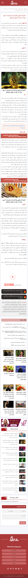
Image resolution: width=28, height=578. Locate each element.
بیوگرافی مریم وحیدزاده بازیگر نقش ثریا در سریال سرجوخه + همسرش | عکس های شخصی (8, 360)
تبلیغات (14, 560)
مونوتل (14, 563)
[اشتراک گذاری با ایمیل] (8, 285)
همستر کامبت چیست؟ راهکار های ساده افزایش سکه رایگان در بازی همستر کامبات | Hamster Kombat (14, 331)
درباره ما (14, 557)
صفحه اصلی (14, 550)
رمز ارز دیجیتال (13, 309)
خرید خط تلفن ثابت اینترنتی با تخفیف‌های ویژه (15, 324)
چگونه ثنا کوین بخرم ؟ (13, 304)
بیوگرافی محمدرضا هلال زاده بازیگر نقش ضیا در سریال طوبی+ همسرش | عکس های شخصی (8, 412)
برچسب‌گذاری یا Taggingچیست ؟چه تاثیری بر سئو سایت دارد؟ (14, 327)
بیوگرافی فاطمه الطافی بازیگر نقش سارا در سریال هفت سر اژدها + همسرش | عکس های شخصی (8, 395)
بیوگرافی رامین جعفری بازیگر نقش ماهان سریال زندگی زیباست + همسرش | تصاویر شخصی (21, 412)
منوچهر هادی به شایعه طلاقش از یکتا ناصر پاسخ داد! (13, 297)
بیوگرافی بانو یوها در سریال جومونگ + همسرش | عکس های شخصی (21, 360)
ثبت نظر (22, 523)
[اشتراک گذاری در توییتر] (5, 285)
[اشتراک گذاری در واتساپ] (10, 285)
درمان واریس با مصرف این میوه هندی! (9, 374)
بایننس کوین (7, 302)
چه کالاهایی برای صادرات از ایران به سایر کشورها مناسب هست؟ (15, 338)
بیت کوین (19, 304)
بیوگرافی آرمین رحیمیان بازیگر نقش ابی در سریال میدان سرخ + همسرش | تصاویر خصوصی (21, 376)
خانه (25, 9)
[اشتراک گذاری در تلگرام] (13, 285)
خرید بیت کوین (21, 307)
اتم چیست (19, 302)
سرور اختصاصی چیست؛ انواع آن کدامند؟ (16, 335)
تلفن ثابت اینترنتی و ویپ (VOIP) (18, 345)
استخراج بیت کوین (13, 302)
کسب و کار (21, 9)
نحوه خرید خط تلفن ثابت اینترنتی (18, 342)
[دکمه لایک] (13, 277)
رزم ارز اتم (10, 307)
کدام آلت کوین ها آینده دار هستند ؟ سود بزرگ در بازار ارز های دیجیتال (14, 17)
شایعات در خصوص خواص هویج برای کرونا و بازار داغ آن (21, 394)
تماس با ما (14, 554)
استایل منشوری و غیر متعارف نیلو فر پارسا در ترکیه (13, 291)
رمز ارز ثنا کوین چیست (20, 309)
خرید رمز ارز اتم (15, 307)
